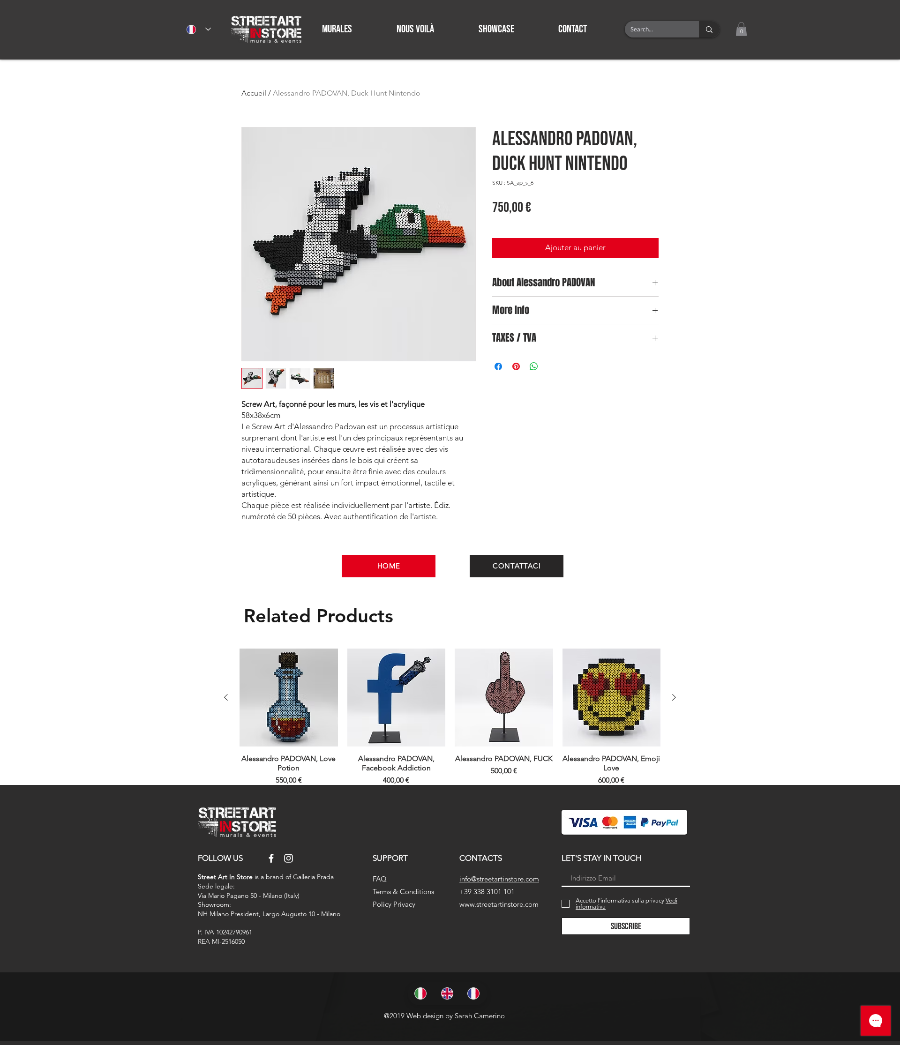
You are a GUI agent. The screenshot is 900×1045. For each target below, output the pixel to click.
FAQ (380, 878)
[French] (473, 993)
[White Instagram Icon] (288, 858)
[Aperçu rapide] (289, 698)
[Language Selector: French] (199, 29)
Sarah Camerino (480, 1015)
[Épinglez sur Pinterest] (516, 366)
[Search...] (709, 29)
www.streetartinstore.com (499, 904)
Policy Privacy (394, 904)
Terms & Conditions (403, 891)
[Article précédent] (226, 697)
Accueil (253, 93)
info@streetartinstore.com (499, 878)
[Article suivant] (674, 697)
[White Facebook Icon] (271, 858)
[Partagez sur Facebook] (498, 366)
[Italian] (421, 993)
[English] (447, 993)
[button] (587, 29)
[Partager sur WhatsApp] (534, 366)
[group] (450, 717)
